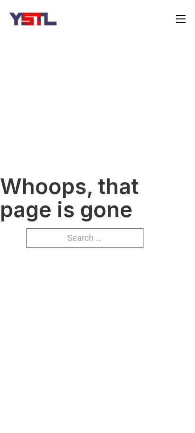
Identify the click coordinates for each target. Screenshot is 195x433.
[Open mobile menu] (181, 19)
